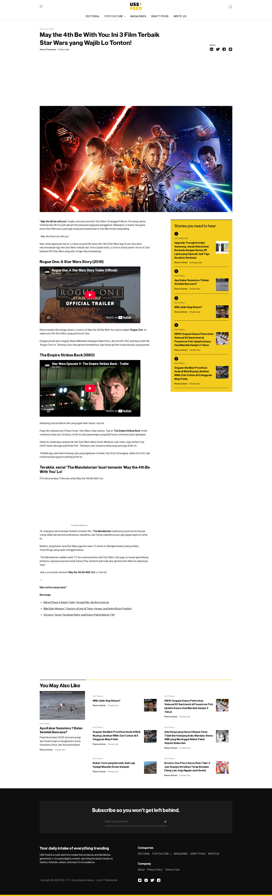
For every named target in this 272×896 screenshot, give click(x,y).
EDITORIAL (93, 16)
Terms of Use (172, 869)
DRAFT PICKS (160, 16)
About (141, 869)
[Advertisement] (136, 82)
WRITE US (180, 16)
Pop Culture (47, 29)
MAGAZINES (138, 16)
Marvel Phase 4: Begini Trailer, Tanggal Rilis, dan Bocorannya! (76, 602)
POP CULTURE (114, 16)
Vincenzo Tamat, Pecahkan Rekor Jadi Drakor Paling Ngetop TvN (78, 614)
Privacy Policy (154, 869)
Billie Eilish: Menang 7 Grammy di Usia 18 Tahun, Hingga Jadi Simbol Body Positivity (87, 608)
